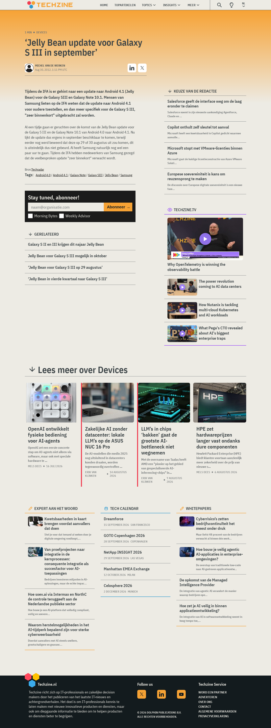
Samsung (126, 175)
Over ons (205, 702)
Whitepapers (198, 508)
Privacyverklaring (213, 716)
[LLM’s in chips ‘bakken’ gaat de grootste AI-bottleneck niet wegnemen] (164, 402)
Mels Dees (35, 466)
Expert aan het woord (56, 508)
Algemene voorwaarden (217, 711)
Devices (41, 32)
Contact (204, 707)
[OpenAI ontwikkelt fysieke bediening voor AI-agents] (51, 402)
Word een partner (212, 692)
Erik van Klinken (90, 474)
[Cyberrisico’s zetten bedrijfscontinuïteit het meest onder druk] (187, 528)
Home (104, 5)
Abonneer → (118, 207)
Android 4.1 (60, 175)
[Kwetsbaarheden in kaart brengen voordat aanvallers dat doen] (35, 528)
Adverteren (207, 697)
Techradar (37, 169)
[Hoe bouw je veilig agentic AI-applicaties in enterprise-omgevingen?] (187, 559)
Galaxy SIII (95, 175)
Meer (192, 5)
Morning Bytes (46, 215)
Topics (147, 5)
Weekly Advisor (77, 215)
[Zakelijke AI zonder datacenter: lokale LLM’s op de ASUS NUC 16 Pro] (108, 402)
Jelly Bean (111, 175)
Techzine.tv (185, 209)
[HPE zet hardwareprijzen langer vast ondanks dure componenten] (219, 402)
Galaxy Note (78, 175)
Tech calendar (124, 508)
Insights (170, 5)
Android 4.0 (43, 175)
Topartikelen (125, 5)
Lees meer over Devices (83, 370)
